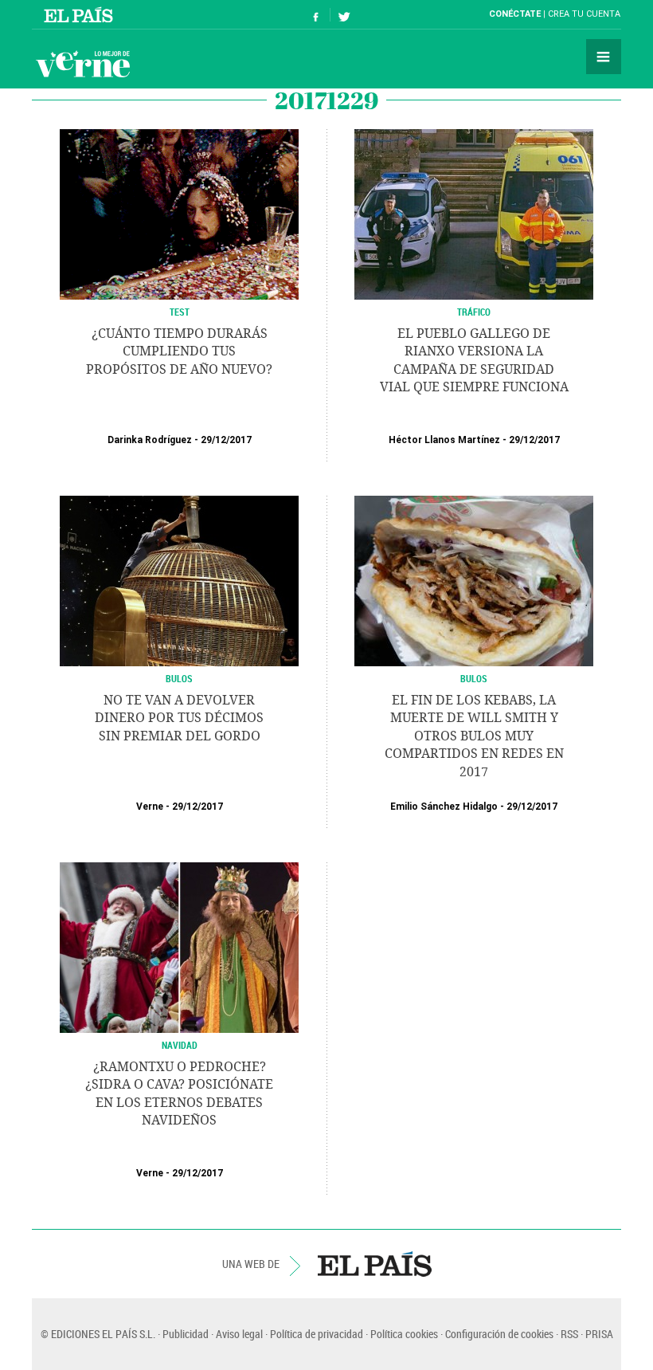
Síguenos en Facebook (316, 15)
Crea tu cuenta (584, 14)
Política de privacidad (316, 1333)
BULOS (473, 678)
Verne (83, 63)
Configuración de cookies (499, 1333)
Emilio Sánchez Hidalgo (444, 806)
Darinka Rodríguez (150, 440)
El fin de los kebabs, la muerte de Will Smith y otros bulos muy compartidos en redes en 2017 (474, 736)
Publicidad (185, 1333)
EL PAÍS (375, 1264)
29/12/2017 (226, 440)
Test (180, 311)
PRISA (599, 1333)
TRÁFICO (474, 311)
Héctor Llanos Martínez (444, 440)
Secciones (603, 56)
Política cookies (404, 1333)
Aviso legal (239, 1333)
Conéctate (515, 14)
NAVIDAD (179, 1044)
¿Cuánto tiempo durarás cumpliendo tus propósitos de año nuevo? (179, 351)
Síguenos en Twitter (344, 15)
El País (81, 14)
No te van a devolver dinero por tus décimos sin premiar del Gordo (179, 718)
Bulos (179, 678)
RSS (569, 1333)
